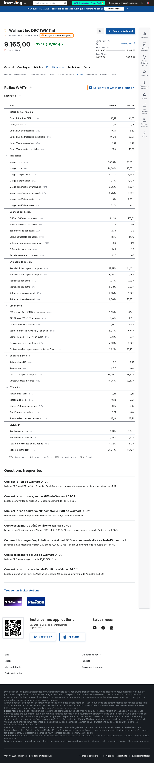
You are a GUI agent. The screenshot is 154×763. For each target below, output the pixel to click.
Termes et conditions (88, 756)
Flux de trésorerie (66, 74)
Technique (74, 67)
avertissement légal (141, 756)
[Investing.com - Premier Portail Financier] (16, 3)
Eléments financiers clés (15, 74)
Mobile (8, 661)
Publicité (86, 661)
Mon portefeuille (13, 667)
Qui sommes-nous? (91, 654)
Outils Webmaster (13, 673)
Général (9, 67)
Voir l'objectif (126, 43)
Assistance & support (92, 667)
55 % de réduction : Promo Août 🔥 (89, 3)
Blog (7, 654)
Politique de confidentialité (115, 756)
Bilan (52, 74)
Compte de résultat (38, 74)
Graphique (23, 67)
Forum (87, 67)
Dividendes (91, 74)
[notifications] (142, 2)
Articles (38, 67)
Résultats (104, 74)
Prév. (114, 74)
